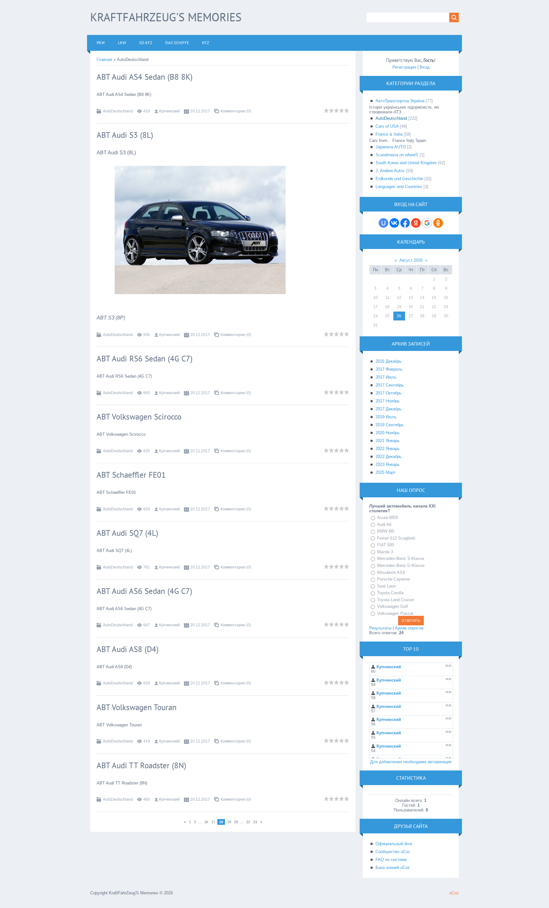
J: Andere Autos (390, 170)
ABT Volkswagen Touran (137, 707)
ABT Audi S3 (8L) (125, 135)
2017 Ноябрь (388, 401)
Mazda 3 (385, 551)
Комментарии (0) (235, 111)
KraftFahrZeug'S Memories (165, 17)
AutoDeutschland (118, 111)
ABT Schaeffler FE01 (131, 475)
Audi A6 (384, 524)
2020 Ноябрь (388, 432)
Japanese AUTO (391, 147)
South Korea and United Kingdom (406, 162)
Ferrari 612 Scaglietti (396, 538)
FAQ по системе (391, 859)
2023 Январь (388, 464)
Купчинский (169, 111)
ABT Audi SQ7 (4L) (127, 533)
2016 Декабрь (389, 361)
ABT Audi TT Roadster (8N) (141, 765)
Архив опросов (409, 628)
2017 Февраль (389, 369)
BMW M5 (385, 531)
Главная (104, 59)
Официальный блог (394, 843)
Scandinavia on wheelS (397, 154)
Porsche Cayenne (393, 579)
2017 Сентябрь (390, 385)
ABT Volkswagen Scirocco (139, 417)
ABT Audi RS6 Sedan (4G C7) (145, 358)
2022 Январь (388, 448)
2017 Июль (386, 377)
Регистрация (404, 67)
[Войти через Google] (427, 223)
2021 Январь (388, 440)
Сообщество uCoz (393, 851)
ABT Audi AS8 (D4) (128, 649)
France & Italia (389, 134)
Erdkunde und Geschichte (399, 178)
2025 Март (386, 472)
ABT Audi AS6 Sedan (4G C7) (144, 591)
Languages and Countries (399, 186)
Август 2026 (411, 260)
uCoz (454, 893)
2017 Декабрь (389, 409)
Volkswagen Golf (392, 606)
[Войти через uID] (383, 223)
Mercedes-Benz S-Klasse (400, 558)
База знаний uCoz (393, 867)
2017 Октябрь (389, 393)
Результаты (380, 628)
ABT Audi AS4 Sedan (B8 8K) (145, 77)
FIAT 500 (385, 544)
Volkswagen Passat (395, 613)
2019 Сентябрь (390, 424)
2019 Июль (386, 416)
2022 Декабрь (389, 456)
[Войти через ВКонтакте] (394, 223)
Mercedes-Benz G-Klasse (400, 565)
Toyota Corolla (390, 592)
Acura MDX (387, 517)
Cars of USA (387, 126)
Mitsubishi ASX (391, 572)
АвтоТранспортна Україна (400, 100)
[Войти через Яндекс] (416, 223)
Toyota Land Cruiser (395, 599)
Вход (425, 67)
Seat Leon (386, 586)
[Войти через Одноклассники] (438, 223)
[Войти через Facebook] (405, 223)
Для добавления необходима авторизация (410, 761)
